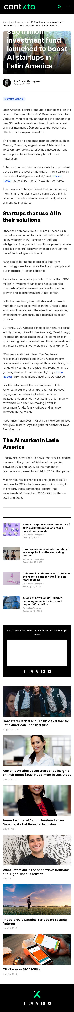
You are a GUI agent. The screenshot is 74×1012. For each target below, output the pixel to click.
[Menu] (68, 7)
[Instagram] (31, 671)
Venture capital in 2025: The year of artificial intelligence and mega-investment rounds (46, 528)
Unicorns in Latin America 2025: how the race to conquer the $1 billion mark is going (47, 577)
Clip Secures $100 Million (22, 969)
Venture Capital (19, 22)
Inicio (6, 22)
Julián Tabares (34, 608)
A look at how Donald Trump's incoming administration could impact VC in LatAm (42, 601)
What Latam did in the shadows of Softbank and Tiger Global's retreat (36, 872)
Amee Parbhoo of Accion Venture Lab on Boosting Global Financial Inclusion (33, 822)
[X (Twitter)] (37, 671)
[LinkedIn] (43, 671)
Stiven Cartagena (29, 81)
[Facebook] (24, 671)
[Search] (59, 7)
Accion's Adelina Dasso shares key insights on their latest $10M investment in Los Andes (37, 772)
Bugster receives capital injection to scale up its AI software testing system (46, 552)
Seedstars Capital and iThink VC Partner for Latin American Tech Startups (36, 723)
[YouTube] (49, 671)
